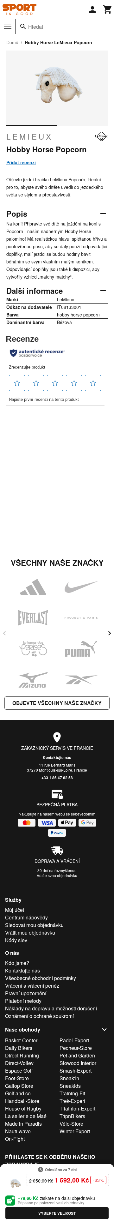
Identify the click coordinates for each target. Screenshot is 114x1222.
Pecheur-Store (76, 1047)
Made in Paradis (23, 1123)
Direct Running (22, 1055)
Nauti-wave (18, 1131)
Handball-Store (22, 1101)
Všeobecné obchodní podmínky (40, 978)
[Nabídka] (7, 26)
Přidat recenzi (21, 162)
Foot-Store (17, 1078)
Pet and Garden (77, 1055)
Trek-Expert (72, 1101)
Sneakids (70, 1085)
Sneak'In (69, 1078)
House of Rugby (23, 1108)
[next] (109, 633)
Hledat (35, 26)
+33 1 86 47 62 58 (57, 777)
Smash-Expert (76, 1070)
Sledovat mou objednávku (34, 925)
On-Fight (15, 1138)
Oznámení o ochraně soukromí (39, 1016)
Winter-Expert (75, 1131)
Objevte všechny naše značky (57, 703)
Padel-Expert (74, 1040)
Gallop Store (19, 1085)
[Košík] (108, 9)
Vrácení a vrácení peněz (32, 985)
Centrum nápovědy (26, 917)
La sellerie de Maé (26, 1116)
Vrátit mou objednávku (30, 932)
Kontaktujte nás (57, 757)
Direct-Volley (19, 1063)
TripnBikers (72, 1116)
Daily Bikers (18, 1047)
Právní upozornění (25, 993)
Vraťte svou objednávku (57, 875)
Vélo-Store (71, 1123)
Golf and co (18, 1093)
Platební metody (23, 1000)
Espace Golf (19, 1070)
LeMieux (29, 136)
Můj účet (14, 909)
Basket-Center (21, 1040)
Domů (12, 42)
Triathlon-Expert (77, 1108)
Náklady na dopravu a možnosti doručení (51, 1008)
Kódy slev (16, 940)
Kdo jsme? (17, 962)
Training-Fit (72, 1093)
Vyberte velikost (57, 1213)
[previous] (4, 633)
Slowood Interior (78, 1063)
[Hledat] (23, 26)
